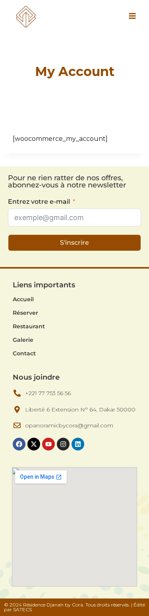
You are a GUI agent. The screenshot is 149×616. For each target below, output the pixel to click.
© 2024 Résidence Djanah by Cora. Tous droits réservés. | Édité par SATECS (74, 607)
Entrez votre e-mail (40, 201)
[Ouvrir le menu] (132, 16)
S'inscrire (74, 242)
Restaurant (29, 326)
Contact (24, 353)
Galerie (23, 339)
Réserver (25, 312)
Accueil (23, 299)
